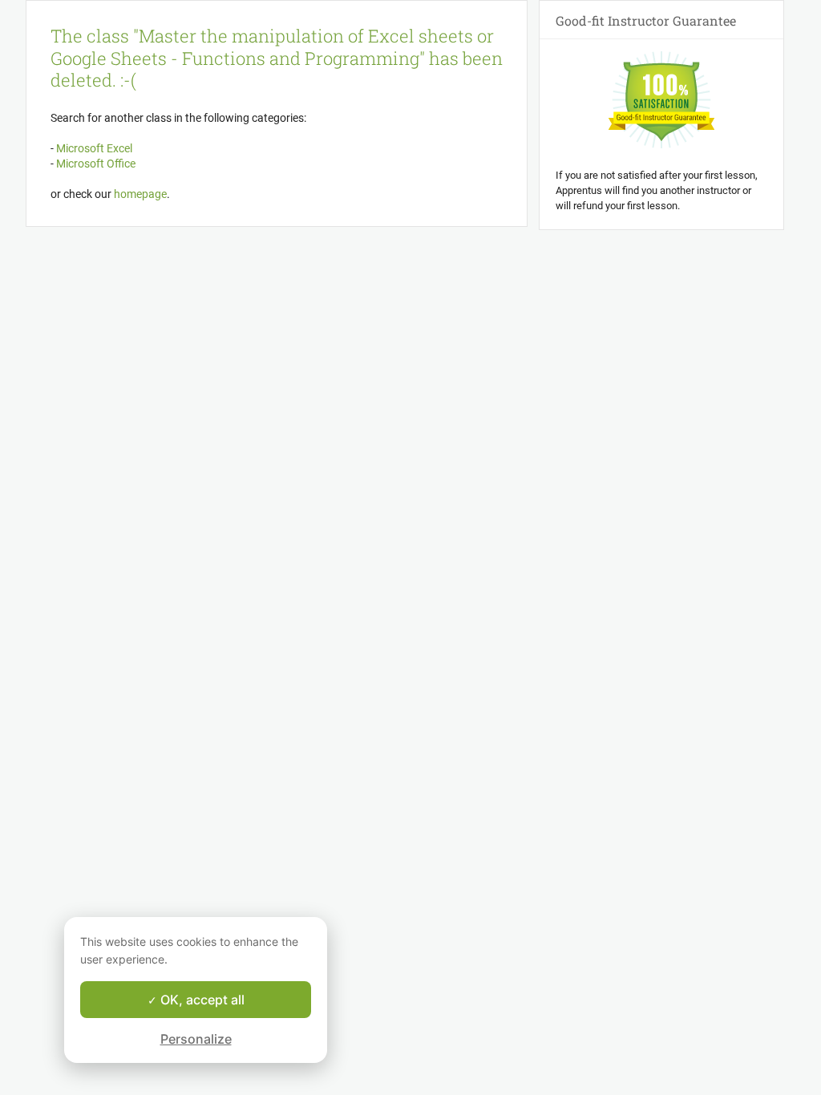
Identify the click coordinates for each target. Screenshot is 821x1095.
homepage (140, 194)
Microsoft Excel (93, 148)
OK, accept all (201, 1000)
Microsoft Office (94, 163)
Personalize (196, 1039)
